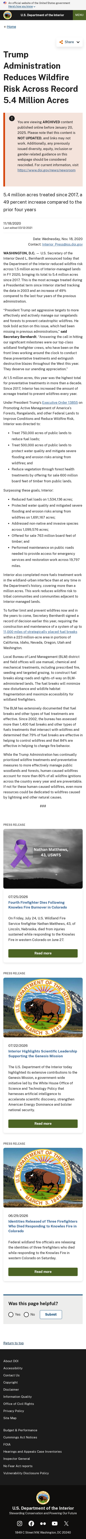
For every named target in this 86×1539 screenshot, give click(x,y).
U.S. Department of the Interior (42, 15)
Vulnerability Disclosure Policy (26, 1473)
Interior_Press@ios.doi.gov (62, 244)
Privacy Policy (13, 1411)
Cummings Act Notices (20, 1437)
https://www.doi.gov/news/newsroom (47, 170)
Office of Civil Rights (18, 1404)
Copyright (10, 1382)
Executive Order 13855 (60, 403)
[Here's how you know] (43, 5)
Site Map (9, 1418)
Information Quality (17, 1396)
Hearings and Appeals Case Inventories (32, 1451)
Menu (79, 15)
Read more (43, 953)
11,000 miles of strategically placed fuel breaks (40, 632)
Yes (17, 1314)
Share (69, 42)
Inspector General (16, 1458)
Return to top (13, 1343)
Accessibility (13, 1368)
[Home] (7, 15)
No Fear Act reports (18, 1466)
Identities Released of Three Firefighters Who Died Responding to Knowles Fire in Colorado (42, 1226)
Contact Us (11, 1375)
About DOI (10, 1361)
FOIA (7, 1444)
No (32, 1314)
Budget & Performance (20, 1430)
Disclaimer (11, 1389)
